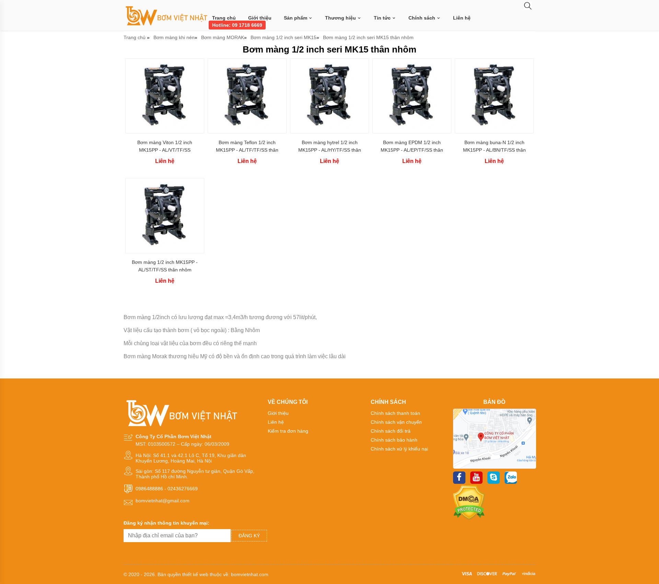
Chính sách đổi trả (391, 431)
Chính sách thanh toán (395, 413)
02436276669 (182, 488)
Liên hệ (462, 18)
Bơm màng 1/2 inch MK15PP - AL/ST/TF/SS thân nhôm (165, 265)
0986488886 (149, 488)
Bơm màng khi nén (174, 37)
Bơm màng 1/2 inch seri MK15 (283, 37)
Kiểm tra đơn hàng (288, 431)
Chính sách (422, 18)
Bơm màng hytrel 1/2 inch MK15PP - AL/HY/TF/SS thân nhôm (329, 146)
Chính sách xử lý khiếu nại (399, 449)
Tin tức (383, 18)
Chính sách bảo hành (394, 440)
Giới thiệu (259, 18)
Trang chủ (224, 18)
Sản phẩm (296, 18)
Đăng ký (249, 535)
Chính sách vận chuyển (396, 422)
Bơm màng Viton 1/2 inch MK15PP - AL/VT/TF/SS (164, 146)
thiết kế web (195, 574)
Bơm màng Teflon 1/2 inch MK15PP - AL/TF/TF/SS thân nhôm (247, 146)
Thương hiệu (341, 18)
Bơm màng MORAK (222, 37)
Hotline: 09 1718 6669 (237, 25)
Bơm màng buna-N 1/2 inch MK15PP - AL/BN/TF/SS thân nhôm (494, 146)
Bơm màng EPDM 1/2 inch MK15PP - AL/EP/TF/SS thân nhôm (412, 146)
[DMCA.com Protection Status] (469, 518)
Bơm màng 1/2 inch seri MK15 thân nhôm (368, 37)
